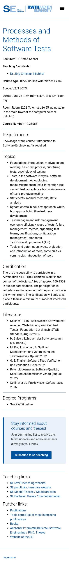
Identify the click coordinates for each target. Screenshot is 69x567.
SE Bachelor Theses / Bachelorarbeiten (35, 496)
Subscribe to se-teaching (31, 455)
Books (14, 523)
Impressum (9, 557)
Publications (18, 510)
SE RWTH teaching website (27, 483)
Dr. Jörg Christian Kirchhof (27, 73)
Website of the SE (21, 537)
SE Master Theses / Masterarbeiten (33, 492)
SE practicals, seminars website (30, 487)
